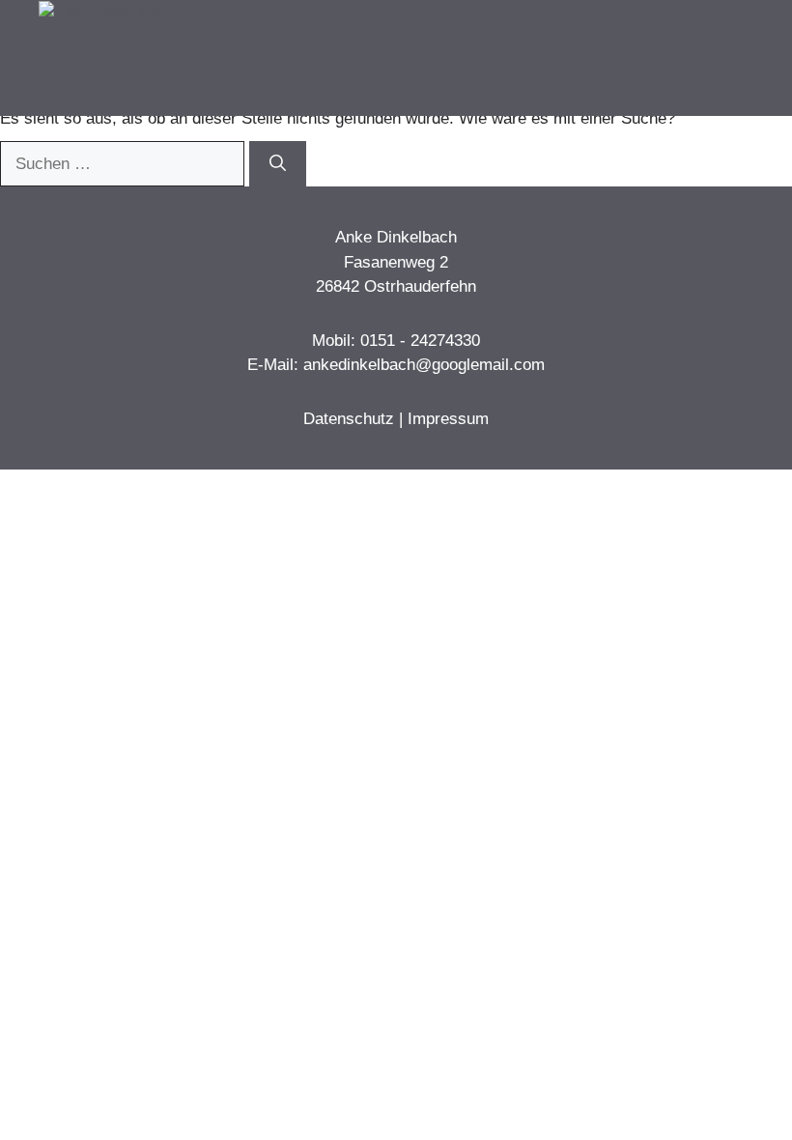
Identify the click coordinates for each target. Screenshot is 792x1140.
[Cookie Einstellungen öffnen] (42, 1115)
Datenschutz (348, 419)
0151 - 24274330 (420, 340)
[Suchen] (277, 164)
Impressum (448, 419)
